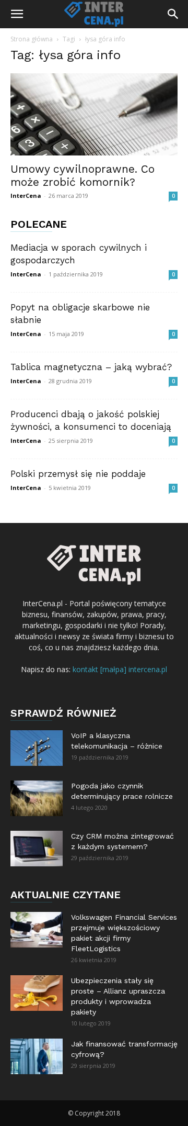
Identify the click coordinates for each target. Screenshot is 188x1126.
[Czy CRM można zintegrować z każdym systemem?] (36, 849)
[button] (16, 14)
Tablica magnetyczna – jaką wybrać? (91, 367)
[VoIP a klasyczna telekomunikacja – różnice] (36, 748)
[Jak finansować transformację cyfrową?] (36, 1057)
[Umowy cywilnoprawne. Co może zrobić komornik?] (94, 114)
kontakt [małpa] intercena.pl (120, 669)
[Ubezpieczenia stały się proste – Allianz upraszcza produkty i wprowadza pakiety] (36, 993)
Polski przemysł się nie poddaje (78, 474)
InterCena (25, 195)
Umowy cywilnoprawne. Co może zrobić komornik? (82, 175)
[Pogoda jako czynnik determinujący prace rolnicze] (36, 799)
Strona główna (31, 39)
